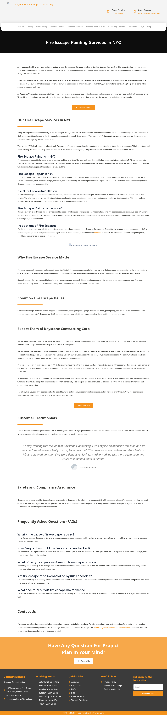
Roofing (30, 27)
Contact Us (132, 27)
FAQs (142, 27)
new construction (125, 627)
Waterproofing (41, 27)
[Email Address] (134, 11)
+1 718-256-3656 (117, 13)
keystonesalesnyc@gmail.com (149, 13)
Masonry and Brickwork (95, 27)
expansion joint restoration (104, 627)
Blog (149, 27)
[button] (17, 457)
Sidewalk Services (57, 27)
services (97, 233)
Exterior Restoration (75, 27)
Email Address (144, 10)
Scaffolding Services (116, 27)
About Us (20, 27)
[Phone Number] (108, 11)
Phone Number (119, 10)
